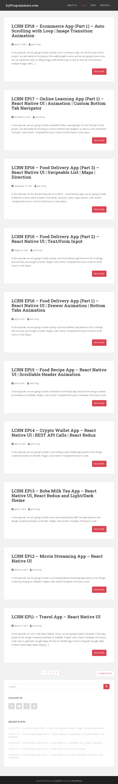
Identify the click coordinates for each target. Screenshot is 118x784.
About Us (72, 5)
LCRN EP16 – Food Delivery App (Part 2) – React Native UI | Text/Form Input (55, 239)
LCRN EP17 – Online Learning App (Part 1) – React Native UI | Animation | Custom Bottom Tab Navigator (59, 103)
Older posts (104, 673)
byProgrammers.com (22, 5)
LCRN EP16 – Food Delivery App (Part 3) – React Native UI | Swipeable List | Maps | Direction (55, 172)
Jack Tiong (35, 44)
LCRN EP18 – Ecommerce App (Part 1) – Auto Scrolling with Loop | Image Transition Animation (58, 30)
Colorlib (57, 781)
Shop (93, 5)
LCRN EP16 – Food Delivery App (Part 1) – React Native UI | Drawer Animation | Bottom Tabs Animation (58, 305)
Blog (83, 5)
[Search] (106, 686)
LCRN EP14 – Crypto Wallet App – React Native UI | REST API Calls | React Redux (54, 432)
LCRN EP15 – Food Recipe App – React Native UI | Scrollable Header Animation (59, 372)
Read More (99, 71)
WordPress (77, 781)
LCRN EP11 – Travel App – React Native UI (56, 617)
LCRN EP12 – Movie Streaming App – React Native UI (57, 558)
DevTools (105, 5)
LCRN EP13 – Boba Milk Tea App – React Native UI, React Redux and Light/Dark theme (54, 495)
